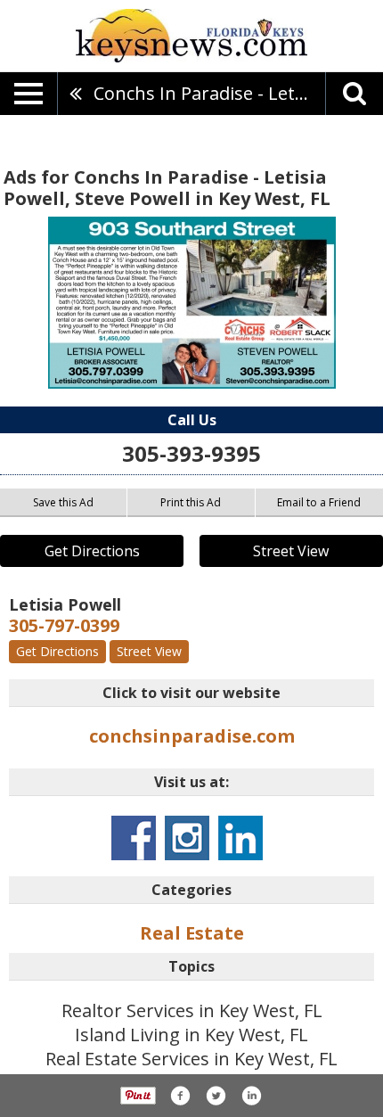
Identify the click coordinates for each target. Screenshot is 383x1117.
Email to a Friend (319, 502)
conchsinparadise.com (192, 736)
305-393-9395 (191, 453)
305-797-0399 (64, 625)
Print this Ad (190, 502)
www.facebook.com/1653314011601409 (133, 838)
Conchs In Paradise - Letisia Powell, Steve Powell (209, 93)
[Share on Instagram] (251, 1095)
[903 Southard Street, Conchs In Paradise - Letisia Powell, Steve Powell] (192, 303)
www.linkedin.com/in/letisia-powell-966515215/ (240, 838)
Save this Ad (63, 502)
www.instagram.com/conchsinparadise (187, 838)
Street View (291, 551)
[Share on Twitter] (215, 1095)
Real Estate (192, 933)
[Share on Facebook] (180, 1095)
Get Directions (92, 551)
